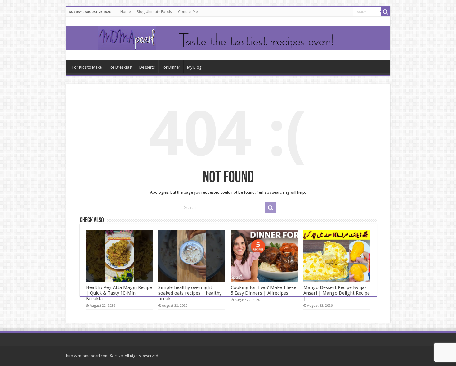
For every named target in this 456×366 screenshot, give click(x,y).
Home (125, 12)
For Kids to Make (87, 67)
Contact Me (188, 12)
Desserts (147, 67)
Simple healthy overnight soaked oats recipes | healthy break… (189, 293)
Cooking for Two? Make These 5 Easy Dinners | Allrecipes (263, 290)
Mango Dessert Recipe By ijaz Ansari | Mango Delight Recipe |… (336, 293)
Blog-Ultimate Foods (154, 12)
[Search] (385, 11)
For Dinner (171, 67)
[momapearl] (228, 38)
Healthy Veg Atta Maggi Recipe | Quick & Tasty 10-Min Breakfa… (119, 293)
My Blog (194, 67)
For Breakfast (120, 67)
